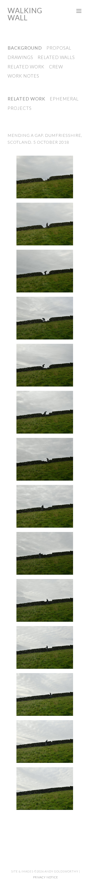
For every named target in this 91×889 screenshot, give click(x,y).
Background (25, 48)
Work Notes (23, 76)
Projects (20, 108)
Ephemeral (64, 98)
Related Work (26, 66)
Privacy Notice (45, 877)
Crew (56, 66)
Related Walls (56, 57)
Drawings (20, 57)
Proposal (59, 48)
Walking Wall (25, 14)
